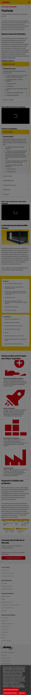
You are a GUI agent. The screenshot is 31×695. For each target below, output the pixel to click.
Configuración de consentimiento (11, 689)
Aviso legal (22, 686)
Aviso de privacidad (16, 686)
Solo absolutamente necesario (10, 693)
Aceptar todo (22, 693)
